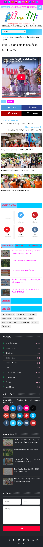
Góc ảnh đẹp (8, 314)
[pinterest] (16, 2)
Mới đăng (7, 245)
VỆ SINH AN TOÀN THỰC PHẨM (19, 7)
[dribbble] (23, 2)
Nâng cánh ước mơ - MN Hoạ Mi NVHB (17, 149)
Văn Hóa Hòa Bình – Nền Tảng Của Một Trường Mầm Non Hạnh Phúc (26, 251)
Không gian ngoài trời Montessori (24, 260)
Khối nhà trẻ (20, 318)
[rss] (26, 2)
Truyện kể (24, 322)
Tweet (14, 108)
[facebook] (5, 2)
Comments (35, 245)
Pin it (14, 113)
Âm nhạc (6, 326)
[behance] (30, 2)
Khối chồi (21, 314)
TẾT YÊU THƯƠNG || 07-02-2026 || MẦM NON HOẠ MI (27, 479)
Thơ (31, 318)
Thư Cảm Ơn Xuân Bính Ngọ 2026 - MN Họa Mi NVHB (27, 470)
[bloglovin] (19, 2)
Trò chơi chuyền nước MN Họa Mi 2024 (17, 170)
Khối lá (32, 314)
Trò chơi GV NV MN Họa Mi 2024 (15, 190)
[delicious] (37, 2)
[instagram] (33, 2)
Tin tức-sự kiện (9, 322)
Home (4, 37)
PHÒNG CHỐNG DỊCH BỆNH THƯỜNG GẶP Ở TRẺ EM (26, 281)
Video (11, 37)
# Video (10, 101)
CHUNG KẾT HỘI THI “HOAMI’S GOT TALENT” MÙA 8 (25, 290)
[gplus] (12, 2)
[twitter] (9, 2)
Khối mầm (6, 318)
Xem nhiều (21, 245)
